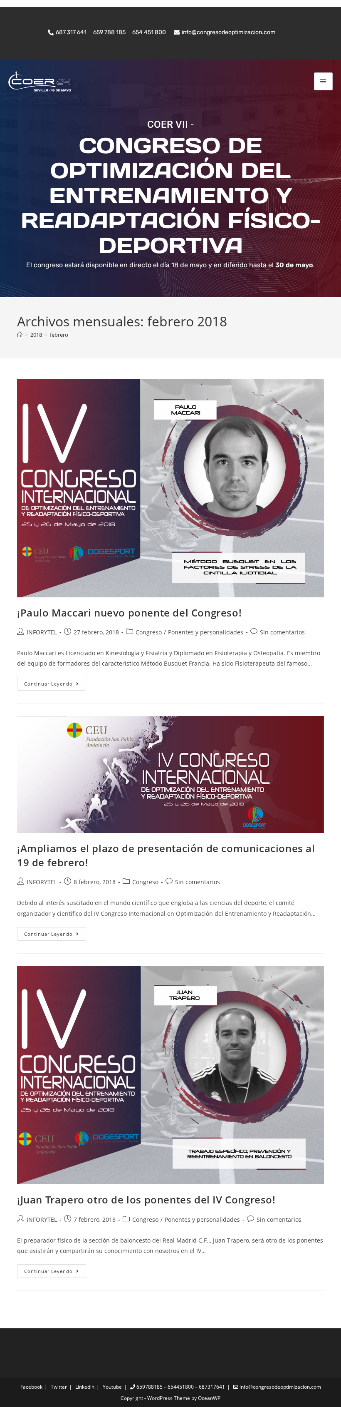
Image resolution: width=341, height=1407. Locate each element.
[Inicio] (19, 334)
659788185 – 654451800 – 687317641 (180, 1386)
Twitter (59, 1386)
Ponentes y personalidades (205, 632)
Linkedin (84, 1386)
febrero (59, 334)
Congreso (149, 632)
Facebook (31, 1386)
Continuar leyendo (55, 682)
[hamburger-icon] (323, 81)
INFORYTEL (42, 632)
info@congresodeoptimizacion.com (279, 1386)
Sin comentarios (282, 632)
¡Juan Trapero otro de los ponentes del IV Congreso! (146, 1199)
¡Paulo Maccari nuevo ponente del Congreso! (129, 612)
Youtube (112, 1386)
